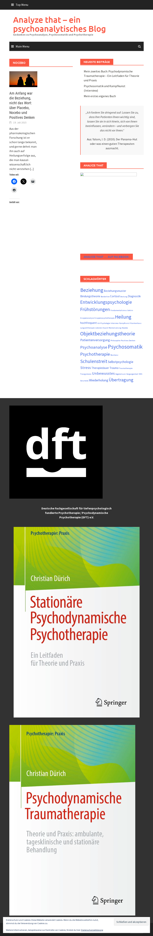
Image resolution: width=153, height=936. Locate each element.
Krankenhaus (135, 323)
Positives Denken (128, 340)
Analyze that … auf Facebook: (106, 257)
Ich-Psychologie (103, 323)
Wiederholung (98, 380)
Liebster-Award (101, 328)
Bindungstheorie (90, 296)
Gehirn (130, 310)
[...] (32, 169)
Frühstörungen (95, 309)
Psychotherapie (95, 354)
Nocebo (125, 328)
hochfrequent (88, 323)
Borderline (105, 296)
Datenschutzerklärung (92, 930)
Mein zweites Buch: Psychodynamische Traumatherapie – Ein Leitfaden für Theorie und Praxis (111, 75)
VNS (140, 374)
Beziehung (91, 290)
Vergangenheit (132, 374)
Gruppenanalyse (87, 318)
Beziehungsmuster (115, 291)
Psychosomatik (125, 346)
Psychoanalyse (93, 347)
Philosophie (115, 340)
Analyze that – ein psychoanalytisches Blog (59, 24)
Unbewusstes (103, 373)
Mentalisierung (115, 328)
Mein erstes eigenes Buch (100, 96)
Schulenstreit (93, 361)
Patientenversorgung (95, 340)
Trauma (114, 368)
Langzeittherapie (87, 328)
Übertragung (121, 380)
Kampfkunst (124, 323)
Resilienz (114, 355)
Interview (115, 323)
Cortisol (115, 296)
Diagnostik (134, 296)
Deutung (123, 296)
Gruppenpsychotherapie (104, 318)
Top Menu (22, 5)
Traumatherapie (125, 368)
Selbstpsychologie (120, 362)
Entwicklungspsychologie (106, 302)
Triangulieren (85, 374)
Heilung (123, 317)
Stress (85, 367)
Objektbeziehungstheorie (107, 333)
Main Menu (22, 46)
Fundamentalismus (118, 310)
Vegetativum (120, 374)
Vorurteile (84, 380)
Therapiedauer (100, 368)
